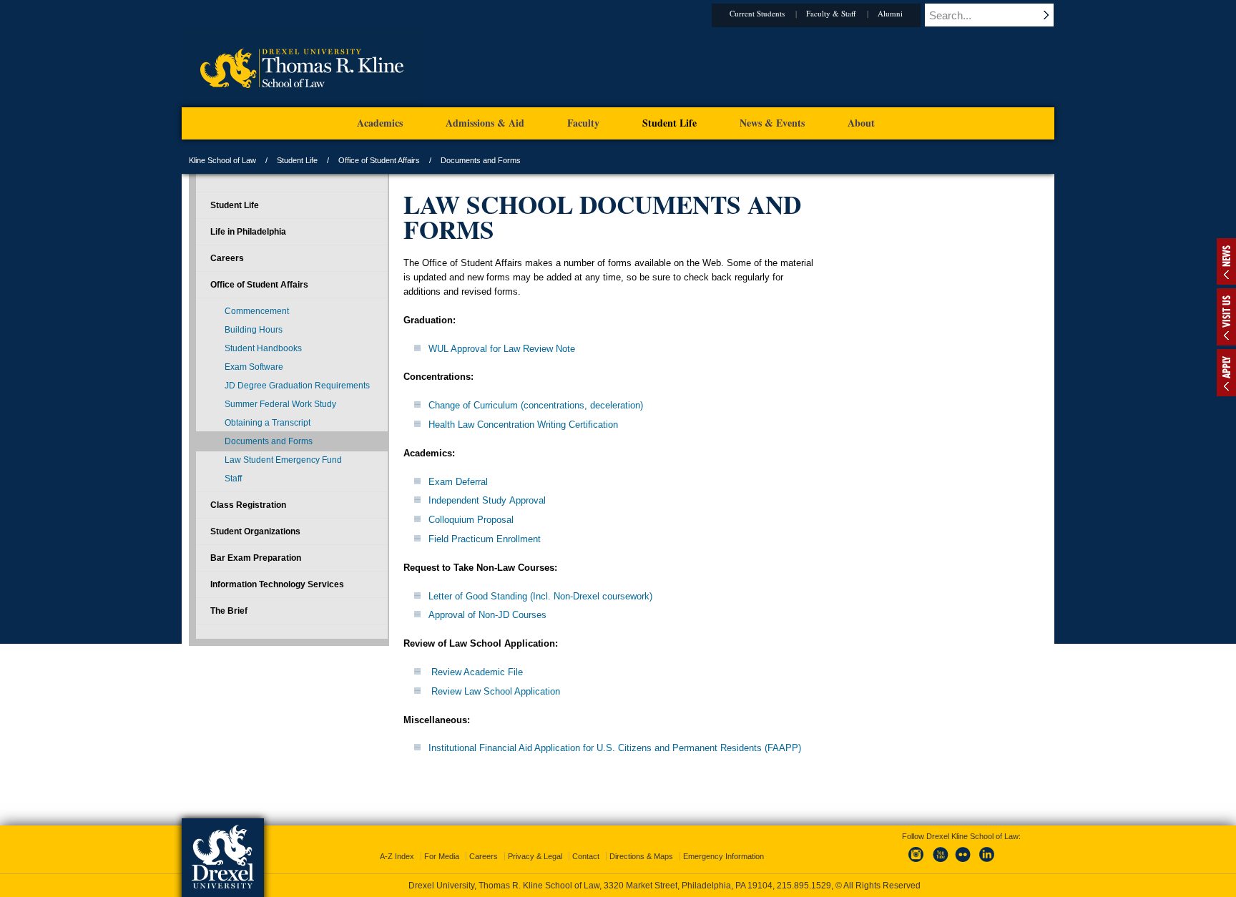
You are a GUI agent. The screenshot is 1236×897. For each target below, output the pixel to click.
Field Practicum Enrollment (484, 539)
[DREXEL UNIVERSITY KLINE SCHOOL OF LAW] (301, 104)
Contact (585, 856)
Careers (227, 258)
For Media (441, 856)
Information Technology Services (277, 584)
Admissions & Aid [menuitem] (485, 122)
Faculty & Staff (831, 13)
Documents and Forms (269, 441)
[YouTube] (940, 862)
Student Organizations (255, 531)
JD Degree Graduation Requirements (297, 386)
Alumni (890, 13)
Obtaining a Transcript (267, 423)
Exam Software (254, 367)
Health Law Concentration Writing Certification (523, 424)
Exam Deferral (458, 481)
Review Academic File (477, 672)
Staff (233, 479)
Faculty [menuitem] (583, 122)
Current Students (757, 13)
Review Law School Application (495, 691)
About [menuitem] (861, 122)
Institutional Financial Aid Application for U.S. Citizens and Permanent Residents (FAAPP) (614, 747)
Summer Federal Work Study (280, 404)
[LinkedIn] (987, 862)
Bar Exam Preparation (255, 558)
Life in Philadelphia (248, 232)
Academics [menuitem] (380, 122)
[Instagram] (916, 862)
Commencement (257, 311)
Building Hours (254, 330)
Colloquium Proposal (471, 519)
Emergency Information (723, 856)
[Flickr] (963, 862)
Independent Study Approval (487, 500)
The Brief (228, 611)
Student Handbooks (263, 348)
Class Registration (248, 505)
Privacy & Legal (535, 856)
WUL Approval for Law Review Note (501, 348)
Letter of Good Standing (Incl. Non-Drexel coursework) (540, 596)
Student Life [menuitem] (669, 122)
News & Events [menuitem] (772, 122)
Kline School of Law (222, 160)
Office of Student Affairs (379, 160)
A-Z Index (397, 856)
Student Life (297, 160)
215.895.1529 (804, 886)
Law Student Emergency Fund (283, 460)
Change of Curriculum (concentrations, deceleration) (535, 405)
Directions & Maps (641, 856)
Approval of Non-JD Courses (487, 614)
